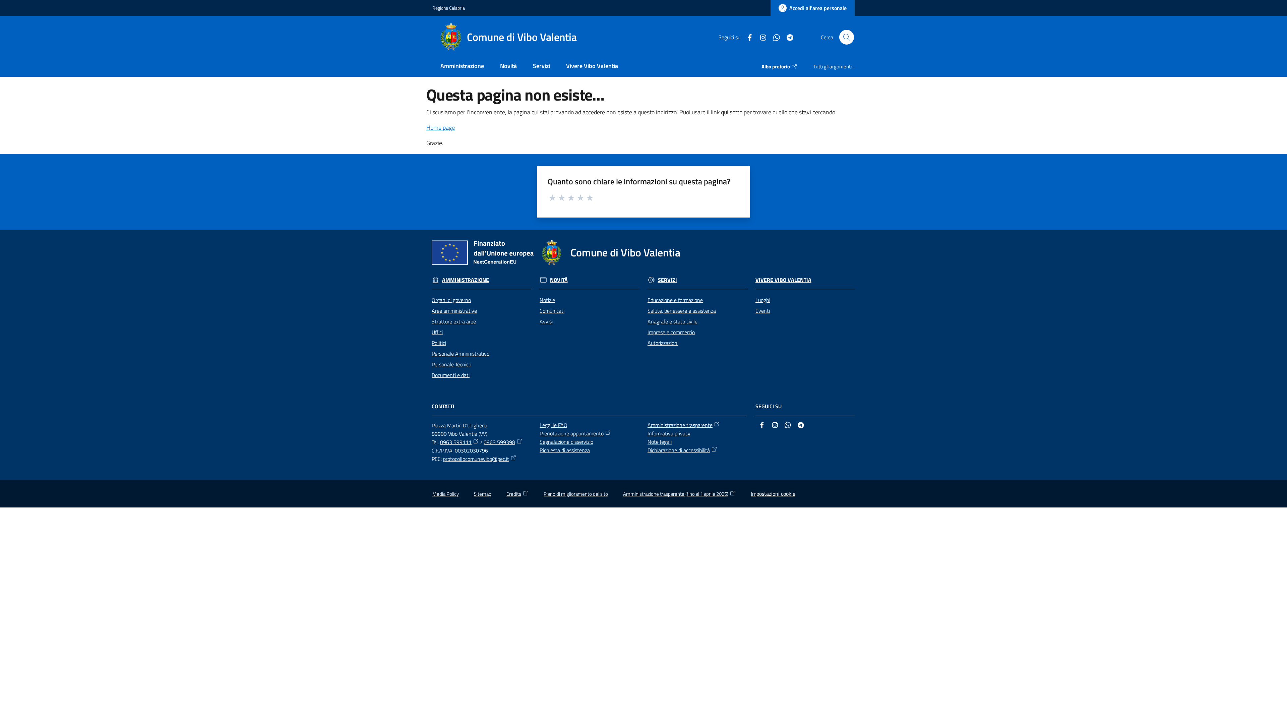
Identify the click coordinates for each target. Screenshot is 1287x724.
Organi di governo (451, 300)
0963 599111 (456, 442)
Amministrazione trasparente (680, 425)
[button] (847, 37)
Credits (513, 494)
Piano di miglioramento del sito (576, 494)
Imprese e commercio (671, 332)
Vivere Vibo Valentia (783, 280)
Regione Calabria (448, 7)
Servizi (667, 280)
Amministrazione (465, 280)
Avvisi (546, 321)
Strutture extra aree (454, 321)
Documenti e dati (451, 375)
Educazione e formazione (675, 300)
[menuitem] (462, 66)
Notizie (547, 300)
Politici (439, 343)
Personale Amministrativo (460, 354)
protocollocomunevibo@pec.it (476, 459)
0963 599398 (499, 442)
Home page (440, 127)
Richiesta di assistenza (565, 450)
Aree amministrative (454, 311)
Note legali (660, 442)
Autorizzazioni (663, 343)
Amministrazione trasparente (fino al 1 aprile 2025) (675, 494)
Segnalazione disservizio (566, 442)
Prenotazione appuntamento (572, 433)
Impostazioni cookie (773, 494)
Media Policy (445, 494)
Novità (559, 280)
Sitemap (482, 494)
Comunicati (552, 311)
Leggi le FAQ (553, 425)
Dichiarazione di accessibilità (679, 450)
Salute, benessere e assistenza (682, 311)
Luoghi (762, 300)
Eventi (762, 311)
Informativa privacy (669, 433)
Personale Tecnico (451, 364)
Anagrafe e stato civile (672, 321)
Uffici (437, 332)
